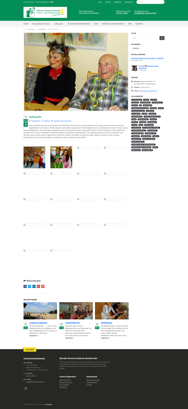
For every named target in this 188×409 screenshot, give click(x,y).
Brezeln (134, 105)
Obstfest (153, 119)
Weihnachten (136, 139)
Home (26, 23)
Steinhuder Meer (137, 133)
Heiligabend (136, 114)
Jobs (130, 23)
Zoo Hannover (147, 150)
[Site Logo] (45, 12)
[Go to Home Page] (24, 29)
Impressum (117, 2)
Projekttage (149, 125)
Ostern (134, 125)
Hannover (150, 111)
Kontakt (108, 2)
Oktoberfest (152, 122)
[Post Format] (26, 124)
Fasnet (62, 121)
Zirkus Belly (136, 150)
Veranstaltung (150, 133)
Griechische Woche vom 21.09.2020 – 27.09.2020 (147, 58)
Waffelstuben (106, 322)
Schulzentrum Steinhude (151, 128)
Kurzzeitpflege (64, 385)
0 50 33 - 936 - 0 (31, 376)
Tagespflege (63, 387)
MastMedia (49, 404)
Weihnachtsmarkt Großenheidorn (143, 144)
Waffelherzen (146, 136)
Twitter (29, 286)
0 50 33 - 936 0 (122, 13)
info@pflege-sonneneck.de (145, 13)
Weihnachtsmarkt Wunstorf (141, 147)
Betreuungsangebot (93, 380)
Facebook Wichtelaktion (140, 108)
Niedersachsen (143, 119)
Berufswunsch (157, 102)
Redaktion (36, 121)
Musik (134, 119)
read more (33, 335)
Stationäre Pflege (65, 380)
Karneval (68, 121)
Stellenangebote (91, 382)
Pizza (140, 125)
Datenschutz (129, 2)
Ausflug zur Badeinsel (38, 322)
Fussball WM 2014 (72, 322)
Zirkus (155, 147)
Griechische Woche (138, 111)
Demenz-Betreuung (65, 382)
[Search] (161, 2)
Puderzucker (136, 128)
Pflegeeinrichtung (40, 24)
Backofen (135, 102)
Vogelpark (135, 136)
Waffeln (155, 136)
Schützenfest (152, 130)
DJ (140, 105)
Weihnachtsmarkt (138, 142)
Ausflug (153, 100)
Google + (38, 286)
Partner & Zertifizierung (113, 23)
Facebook (25, 286)
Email (42, 286)
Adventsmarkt (136, 100)
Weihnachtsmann (148, 139)
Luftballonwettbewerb (152, 116)
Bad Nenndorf (145, 102)
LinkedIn (34, 286)
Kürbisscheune (137, 116)
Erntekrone (147, 105)
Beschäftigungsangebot (79, 23)
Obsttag (134, 122)
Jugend (144, 114)
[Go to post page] (40, 310)
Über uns (58, 24)
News (100, 2)
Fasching (57, 121)
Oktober (142, 122)
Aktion (146, 100)
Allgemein (47, 121)
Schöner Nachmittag (138, 130)
